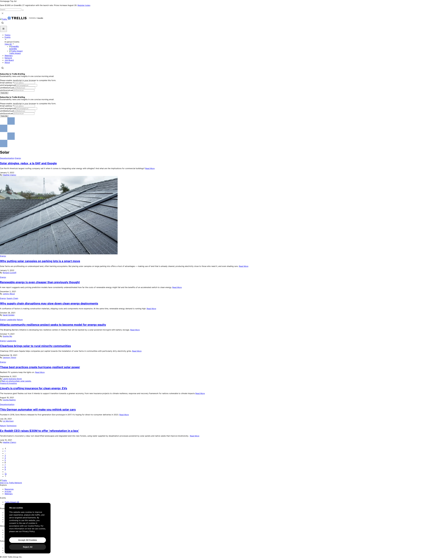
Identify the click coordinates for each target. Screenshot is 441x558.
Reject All (27, 547)
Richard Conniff (9, 272)
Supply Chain (12, 298)
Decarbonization (7, 158)
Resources (9, 489)
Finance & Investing (8, 383)
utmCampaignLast (8, 85)
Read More (150, 168)
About (7, 62)
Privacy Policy (28, 531)
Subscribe (4, 93)
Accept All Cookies (27, 540)
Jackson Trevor (9, 357)
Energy (18, 158)
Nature (20, 319)
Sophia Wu (7, 336)
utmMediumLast (7, 88)
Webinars (9, 55)
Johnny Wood (9, 294)
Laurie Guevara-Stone (12, 379)
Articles (8, 491)
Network (8, 58)
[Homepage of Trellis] (3, 480)
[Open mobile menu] (3, 29)
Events (7, 37)
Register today (84, 5)
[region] (28, 528)
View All (8, 44)
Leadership (11, 319)
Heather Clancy (9, 175)
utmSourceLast (6, 90)
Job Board (9, 60)
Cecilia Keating (9, 400)
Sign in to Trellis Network (11, 483)
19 (6, 474)
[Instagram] (4, 544)
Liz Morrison (8, 421)
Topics (7, 35)
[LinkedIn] (1, 544)
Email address (7, 83)
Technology (11, 425)
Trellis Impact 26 (12, 502)
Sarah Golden (8, 315)
